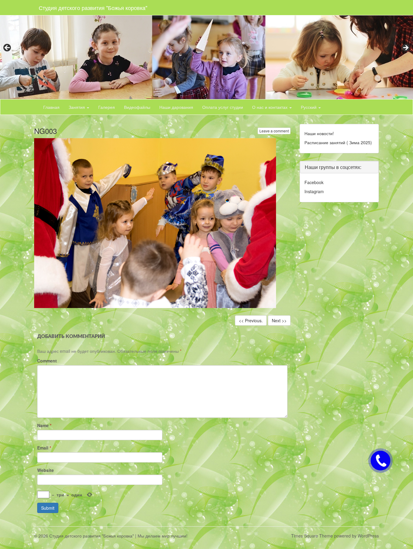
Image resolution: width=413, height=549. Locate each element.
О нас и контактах (270, 107)
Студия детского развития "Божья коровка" (93, 7)
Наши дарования (176, 107)
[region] (206, 49)
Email (44, 448)
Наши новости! (319, 133)
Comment (47, 361)
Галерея (106, 107)
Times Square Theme (312, 536)
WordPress (368, 536)
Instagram (314, 191)
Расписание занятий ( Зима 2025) (338, 142)
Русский (309, 107)
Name (44, 425)
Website (45, 470)
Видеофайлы (137, 107)
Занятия (77, 107)
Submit (47, 508)
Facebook (314, 182)
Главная (51, 107)
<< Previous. (251, 320)
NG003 (45, 130)
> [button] (405, 48)
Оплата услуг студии (222, 107)
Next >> (279, 320)
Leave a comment (274, 130)
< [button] (7, 48)
